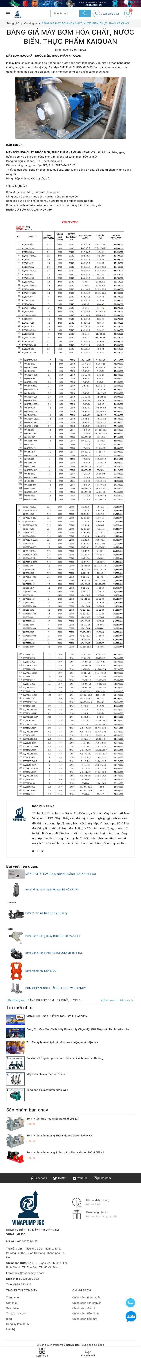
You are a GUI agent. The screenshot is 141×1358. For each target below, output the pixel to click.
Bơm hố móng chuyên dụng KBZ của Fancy (52, 889)
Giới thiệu (12, 1302)
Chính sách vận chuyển (86, 1302)
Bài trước (110, 1000)
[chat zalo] (131, 1316)
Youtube (82, 1178)
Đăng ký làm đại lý (17, 1324)
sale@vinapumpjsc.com (29, 1273)
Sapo (101, 1344)
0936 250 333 (110, 13)
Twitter (61, 1178)
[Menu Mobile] (8, 13)
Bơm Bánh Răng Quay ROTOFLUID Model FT (53, 936)
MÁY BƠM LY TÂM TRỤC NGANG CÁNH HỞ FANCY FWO (60, 874)
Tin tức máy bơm (16, 1313)
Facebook (40, 1178)
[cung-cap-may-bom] (70, 3)
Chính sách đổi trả (83, 1308)
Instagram (104, 1178)
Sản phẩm (12, 1308)
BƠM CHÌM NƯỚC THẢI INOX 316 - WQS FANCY (55, 988)
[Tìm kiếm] (85, 13)
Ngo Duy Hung (43, 806)
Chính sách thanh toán (86, 1297)
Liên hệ (10, 1329)
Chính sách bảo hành (85, 1313)
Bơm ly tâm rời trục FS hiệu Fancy (46, 913)
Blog (9, 1318)
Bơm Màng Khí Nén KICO (40, 970)
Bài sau (125, 1000)
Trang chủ (12, 1297)
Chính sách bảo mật (84, 1318)
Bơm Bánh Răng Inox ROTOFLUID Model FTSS (54, 952)
